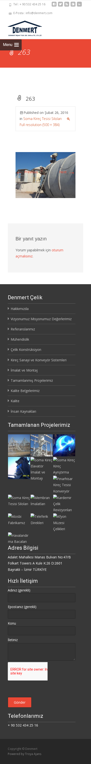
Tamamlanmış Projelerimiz (32, 380)
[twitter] (60, 6)
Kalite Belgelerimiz (25, 390)
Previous (27, 172)
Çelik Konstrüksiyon (26, 349)
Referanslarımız (23, 329)
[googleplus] (73, 6)
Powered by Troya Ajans (24, 754)
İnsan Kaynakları (23, 411)
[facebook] (54, 6)
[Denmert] (21, 27)
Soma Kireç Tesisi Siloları (42, 118)
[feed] (66, 6)
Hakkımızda (20, 308)
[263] (45, 174)
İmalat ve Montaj (24, 370)
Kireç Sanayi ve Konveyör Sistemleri (38, 360)
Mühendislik (20, 339)
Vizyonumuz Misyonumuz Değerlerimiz (41, 319)
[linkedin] (79, 6)
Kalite (15, 401)
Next (67, 172)
